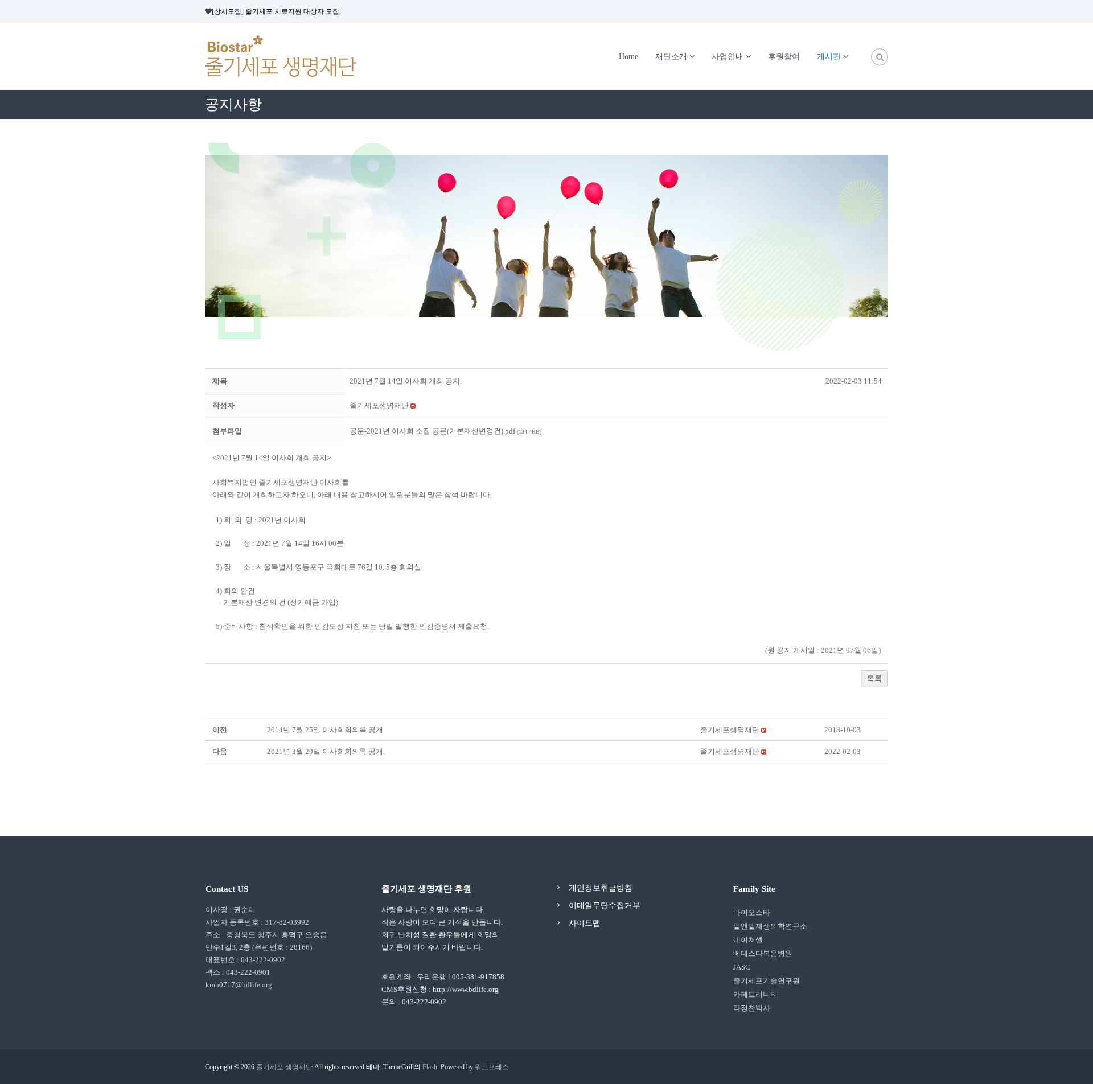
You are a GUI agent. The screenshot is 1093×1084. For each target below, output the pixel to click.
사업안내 (727, 56)
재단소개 (671, 56)
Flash (429, 1067)
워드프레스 (492, 1067)
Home (628, 56)
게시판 (829, 56)
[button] (379, 405)
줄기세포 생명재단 (284, 1067)
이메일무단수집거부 (604, 905)
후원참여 (784, 56)
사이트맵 (585, 923)
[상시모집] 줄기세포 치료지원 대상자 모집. (276, 11)
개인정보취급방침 (600, 888)
